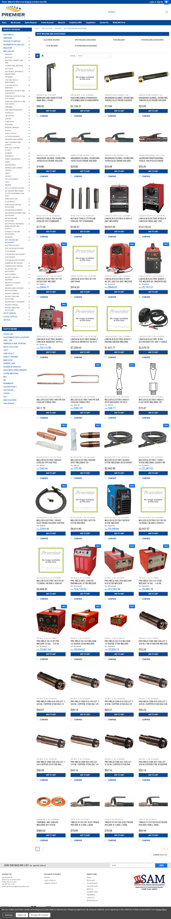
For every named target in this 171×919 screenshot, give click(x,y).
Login (152, 2)
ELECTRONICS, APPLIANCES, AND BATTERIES (14, 73)
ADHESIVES (8, 57)
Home (4, 22)
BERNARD (40, 95)
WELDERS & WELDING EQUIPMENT (12, 278)
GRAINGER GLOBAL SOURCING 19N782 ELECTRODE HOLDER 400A (119, 100)
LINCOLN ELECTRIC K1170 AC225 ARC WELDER (49, 280)
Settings (9, 915)
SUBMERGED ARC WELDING (14, 263)
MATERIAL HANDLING (12, 127)
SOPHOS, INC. (8, 334)
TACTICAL (7, 320)
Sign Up (160, 2)
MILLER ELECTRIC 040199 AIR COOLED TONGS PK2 (85, 401)
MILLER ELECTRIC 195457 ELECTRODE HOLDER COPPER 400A (50, 523)
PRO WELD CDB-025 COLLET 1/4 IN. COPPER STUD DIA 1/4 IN (85, 764)
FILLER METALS (10, 202)
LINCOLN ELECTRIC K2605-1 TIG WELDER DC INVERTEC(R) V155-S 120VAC (152, 281)
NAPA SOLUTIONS (10, 400)
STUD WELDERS (10, 257)
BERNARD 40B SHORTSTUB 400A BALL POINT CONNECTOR (49, 100)
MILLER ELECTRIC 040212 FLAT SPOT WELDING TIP (151, 401)
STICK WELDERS (10, 251)
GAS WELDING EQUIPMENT (13, 210)
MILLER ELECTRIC (42, 397)
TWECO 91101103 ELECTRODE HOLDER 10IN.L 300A (153, 823)
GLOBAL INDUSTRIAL (11, 373)
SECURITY (8, 176)
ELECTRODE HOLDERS (12, 245)
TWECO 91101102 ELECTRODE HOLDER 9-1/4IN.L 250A (119, 823)
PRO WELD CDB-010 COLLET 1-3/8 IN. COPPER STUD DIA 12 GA (51, 704)
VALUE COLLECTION (10, 347)
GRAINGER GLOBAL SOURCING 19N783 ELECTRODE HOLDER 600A (153, 100)
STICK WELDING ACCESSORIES (15, 254)
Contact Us (104, 22)
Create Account (47, 22)
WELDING (8, 185)
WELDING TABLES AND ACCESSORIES (12, 309)
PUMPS (7, 162)
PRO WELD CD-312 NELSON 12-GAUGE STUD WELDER (83, 642)
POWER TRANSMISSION (12, 159)
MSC (5, 377)
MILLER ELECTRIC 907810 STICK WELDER (117, 521)
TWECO (73, 819)
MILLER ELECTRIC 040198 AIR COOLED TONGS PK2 (51, 401)
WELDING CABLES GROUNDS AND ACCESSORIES (14, 289)
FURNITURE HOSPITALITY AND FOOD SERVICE (15, 92)
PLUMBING (8, 153)
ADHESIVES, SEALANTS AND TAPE (14, 61)
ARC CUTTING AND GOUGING (14, 188)
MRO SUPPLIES (8, 51)
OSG (5, 397)
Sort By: (73, 56)
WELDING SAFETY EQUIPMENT (15, 302)
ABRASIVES (8, 54)
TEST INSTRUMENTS (12, 179)
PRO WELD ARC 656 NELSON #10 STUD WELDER (118, 582)
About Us (61, 22)
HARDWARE (7, 38)
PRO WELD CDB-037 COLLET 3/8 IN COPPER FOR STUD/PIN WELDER (153, 764)
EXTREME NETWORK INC (12, 367)
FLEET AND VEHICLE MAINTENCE (11, 86)
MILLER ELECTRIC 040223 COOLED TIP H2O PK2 (49, 461)
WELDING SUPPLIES (11, 305)
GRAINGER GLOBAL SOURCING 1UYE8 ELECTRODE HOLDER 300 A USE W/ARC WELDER (119, 161)
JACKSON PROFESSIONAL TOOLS (149, 155)
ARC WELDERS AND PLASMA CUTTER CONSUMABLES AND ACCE (14, 193)
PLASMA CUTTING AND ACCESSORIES (12, 233)
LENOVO (6, 393)
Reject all (22, 915)
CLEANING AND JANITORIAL (14, 66)
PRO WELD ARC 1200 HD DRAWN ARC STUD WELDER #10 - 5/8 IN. (83, 583)
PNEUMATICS (9, 156)
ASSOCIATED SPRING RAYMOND (15, 370)
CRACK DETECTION (11, 199)
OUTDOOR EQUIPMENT (12, 136)
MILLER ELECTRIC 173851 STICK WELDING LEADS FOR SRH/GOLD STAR (152, 463)
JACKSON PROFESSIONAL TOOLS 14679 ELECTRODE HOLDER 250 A (151, 161)
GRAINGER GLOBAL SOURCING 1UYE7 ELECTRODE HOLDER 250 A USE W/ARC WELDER (85, 161)
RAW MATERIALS (10, 165)
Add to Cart (51, 111)
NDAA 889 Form (119, 22)
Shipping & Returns (50, 883)
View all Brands (8, 403)
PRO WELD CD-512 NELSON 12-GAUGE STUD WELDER (117, 642)
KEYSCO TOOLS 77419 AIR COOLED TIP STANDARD (49, 219)
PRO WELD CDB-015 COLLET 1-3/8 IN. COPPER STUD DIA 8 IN (153, 702)
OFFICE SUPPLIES (10, 133)
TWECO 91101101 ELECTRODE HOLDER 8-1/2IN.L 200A (85, 823)
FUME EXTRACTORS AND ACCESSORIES (13, 206)
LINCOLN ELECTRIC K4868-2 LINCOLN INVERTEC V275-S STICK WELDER (84, 342)
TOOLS (7, 182)
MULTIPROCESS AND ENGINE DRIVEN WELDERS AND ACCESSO (14, 226)
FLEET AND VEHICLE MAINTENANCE (11, 81)
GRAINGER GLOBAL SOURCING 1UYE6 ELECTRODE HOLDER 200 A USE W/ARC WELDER (51, 161)
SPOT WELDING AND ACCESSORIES (11, 241)
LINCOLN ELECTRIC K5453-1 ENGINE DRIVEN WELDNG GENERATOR (118, 342)
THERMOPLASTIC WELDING (14, 266)
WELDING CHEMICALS (12, 293)
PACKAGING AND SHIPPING (14, 139)
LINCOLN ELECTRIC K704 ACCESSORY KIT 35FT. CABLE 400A (153, 342)
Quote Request (31, 22)
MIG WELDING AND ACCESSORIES (11, 219)
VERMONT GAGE (9, 363)
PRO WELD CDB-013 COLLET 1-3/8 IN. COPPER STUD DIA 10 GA (119, 704)
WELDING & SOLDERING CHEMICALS (12, 284)
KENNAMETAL (8, 383)
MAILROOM (7, 48)
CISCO (5, 350)
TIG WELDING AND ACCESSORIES (11, 270)
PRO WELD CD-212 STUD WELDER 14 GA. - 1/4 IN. (150, 582)
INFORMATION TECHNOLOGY (13, 45)
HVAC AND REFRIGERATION (14, 110)
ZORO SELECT (8, 353)
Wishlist (47, 877)
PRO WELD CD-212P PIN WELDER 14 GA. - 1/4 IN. (48, 642)
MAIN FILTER (7, 360)
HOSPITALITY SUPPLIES (11, 41)
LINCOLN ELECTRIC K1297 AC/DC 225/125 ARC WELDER (118, 280)
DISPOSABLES (8, 34)
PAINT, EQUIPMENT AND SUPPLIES (13, 143)
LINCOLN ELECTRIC (111, 216)
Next (164, 849)
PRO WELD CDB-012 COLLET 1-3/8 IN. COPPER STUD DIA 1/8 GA (85, 704)
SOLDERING (9, 237)
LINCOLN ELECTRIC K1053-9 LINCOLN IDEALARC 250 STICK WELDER (152, 221)
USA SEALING (8, 390)
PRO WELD (74, 578)
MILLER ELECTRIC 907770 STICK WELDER (83, 521)
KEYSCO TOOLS (42, 216)
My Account (15, 22)
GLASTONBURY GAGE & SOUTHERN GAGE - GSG (16, 338)
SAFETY (7, 173)
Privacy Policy (160, 909)
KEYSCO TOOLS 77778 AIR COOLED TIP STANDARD (83, 219)
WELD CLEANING (10, 274)
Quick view (51, 91)
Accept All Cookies (39, 915)
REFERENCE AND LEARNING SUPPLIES (14, 169)
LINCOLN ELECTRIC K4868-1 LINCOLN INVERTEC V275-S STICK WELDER (50, 342)
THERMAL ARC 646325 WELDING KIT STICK (47, 823)
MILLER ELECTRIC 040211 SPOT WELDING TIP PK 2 (117, 401)
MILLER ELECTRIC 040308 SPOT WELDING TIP (83, 461)
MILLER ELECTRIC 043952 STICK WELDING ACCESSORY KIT (118, 463)
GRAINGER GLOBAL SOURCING (14, 343)
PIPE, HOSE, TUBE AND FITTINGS (12, 149)
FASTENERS (9, 77)
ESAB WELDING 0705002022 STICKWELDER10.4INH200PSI (85, 99)
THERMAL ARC (41, 819)
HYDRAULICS (9, 113)
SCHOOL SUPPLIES (10, 317)
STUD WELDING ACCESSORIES (15, 260)
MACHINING (9, 125)
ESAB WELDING (75, 95)
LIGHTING (8, 119)
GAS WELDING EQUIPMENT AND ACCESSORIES (15, 214)
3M (4, 380)
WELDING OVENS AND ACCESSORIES (12, 297)
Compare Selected (160, 855)
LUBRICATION (9, 122)
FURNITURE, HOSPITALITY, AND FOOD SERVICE (15, 103)
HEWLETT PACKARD (10, 357)
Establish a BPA (75, 22)
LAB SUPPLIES (9, 116)
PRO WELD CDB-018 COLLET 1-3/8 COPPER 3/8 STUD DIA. (51, 763)
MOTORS (8, 130)
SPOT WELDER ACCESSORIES (14, 248)
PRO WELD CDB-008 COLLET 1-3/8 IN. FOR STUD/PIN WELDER (153, 642)
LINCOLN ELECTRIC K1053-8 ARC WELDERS (118, 219)
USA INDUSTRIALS (10, 387)
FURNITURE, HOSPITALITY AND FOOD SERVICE (15, 97)
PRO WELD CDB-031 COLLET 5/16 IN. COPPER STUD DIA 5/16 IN (118, 764)
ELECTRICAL (9, 69)
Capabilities (90, 22)
